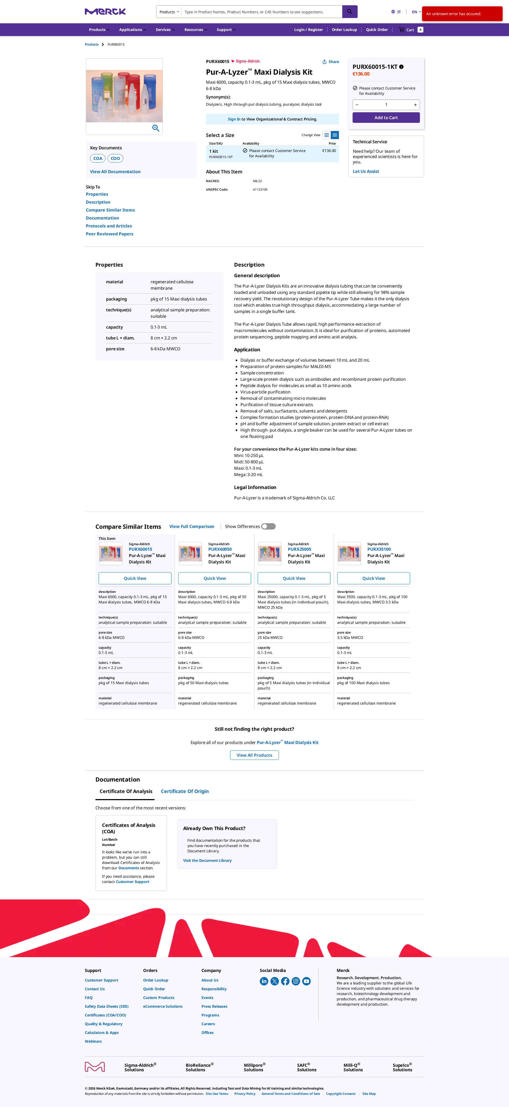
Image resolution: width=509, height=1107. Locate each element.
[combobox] (257, 11)
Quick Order (377, 29)
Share (334, 61)
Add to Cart (386, 117)
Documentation (102, 218)
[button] (308, 29)
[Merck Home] (105, 11)
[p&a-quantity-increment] (415, 105)
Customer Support (132, 881)
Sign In (234, 119)
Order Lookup (344, 29)
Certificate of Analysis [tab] (126, 791)
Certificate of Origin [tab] (185, 791)
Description (98, 202)
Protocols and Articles (109, 226)
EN (414, 11)
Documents (129, 867)
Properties (97, 194)
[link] (111, 980)
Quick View (135, 578)
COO (115, 158)
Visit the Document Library (207, 860)
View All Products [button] (254, 755)
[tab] (96, 44)
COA (97, 158)
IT (399, 11)
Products (92, 44)
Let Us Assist (366, 171)
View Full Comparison (191, 526)
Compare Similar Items (110, 210)
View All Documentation (115, 171)
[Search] (350, 11)
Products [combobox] (167, 11)
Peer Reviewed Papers (109, 234)
